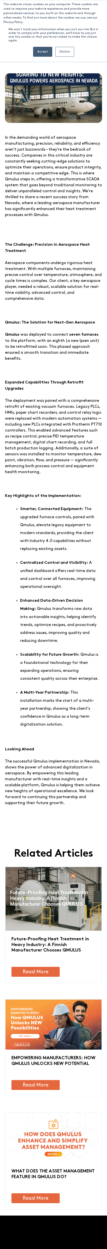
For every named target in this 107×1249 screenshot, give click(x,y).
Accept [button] (42, 51)
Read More (36, 972)
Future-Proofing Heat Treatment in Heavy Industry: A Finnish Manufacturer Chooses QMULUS (50, 944)
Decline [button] (64, 51)
